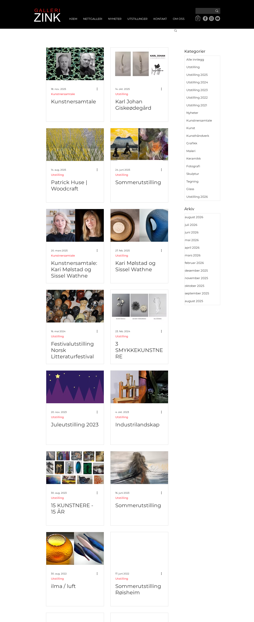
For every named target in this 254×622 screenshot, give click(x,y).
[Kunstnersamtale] (75, 64)
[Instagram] (211, 18)
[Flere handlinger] (98, 89)
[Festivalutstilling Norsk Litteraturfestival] (75, 306)
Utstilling (121, 94)
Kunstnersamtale (63, 94)
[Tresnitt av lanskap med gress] (75, 144)
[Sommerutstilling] (139, 144)
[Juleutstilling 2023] (75, 387)
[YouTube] (217, 18)
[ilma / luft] (75, 548)
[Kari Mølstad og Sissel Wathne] (139, 225)
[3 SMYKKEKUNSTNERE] (139, 306)
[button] (197, 18)
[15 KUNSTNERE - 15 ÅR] (75, 467)
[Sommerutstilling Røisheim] (139, 548)
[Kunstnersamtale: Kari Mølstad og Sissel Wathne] (75, 225)
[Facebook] (205, 18)
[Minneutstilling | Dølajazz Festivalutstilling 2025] (139, 64)
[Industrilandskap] (139, 387)
